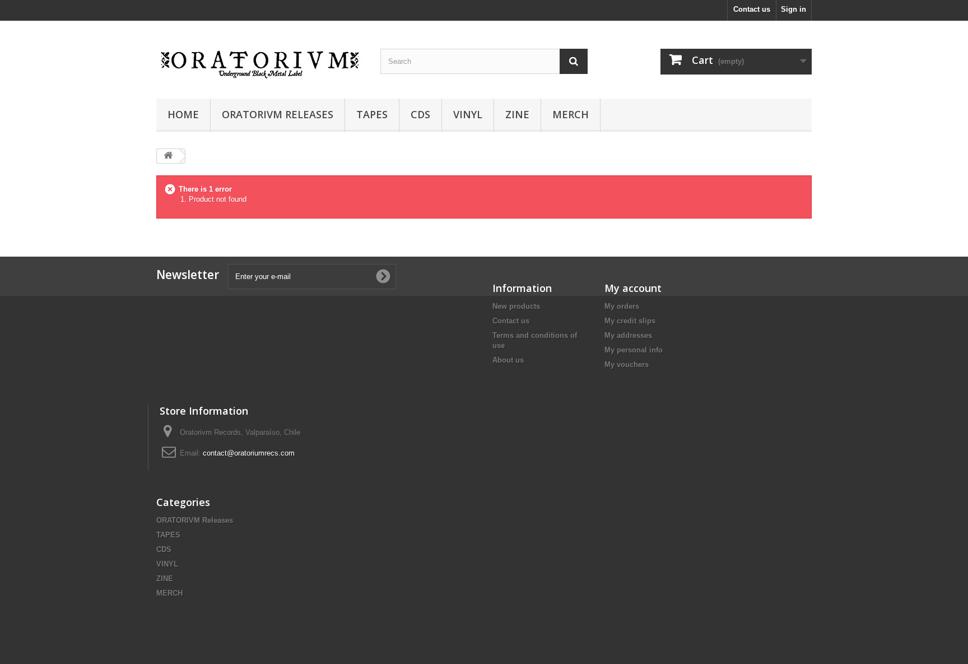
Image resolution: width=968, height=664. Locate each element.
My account (633, 288)
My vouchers (626, 364)
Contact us (751, 9)
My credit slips (629, 321)
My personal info (633, 350)
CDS (420, 114)
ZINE (517, 114)
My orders (621, 306)
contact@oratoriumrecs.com (249, 453)
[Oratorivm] (260, 57)
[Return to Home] (168, 156)
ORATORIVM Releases (277, 114)
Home (183, 114)
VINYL (467, 114)
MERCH (570, 114)
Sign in (793, 9)
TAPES (372, 114)
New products (516, 306)
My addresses (628, 335)
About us (508, 360)
